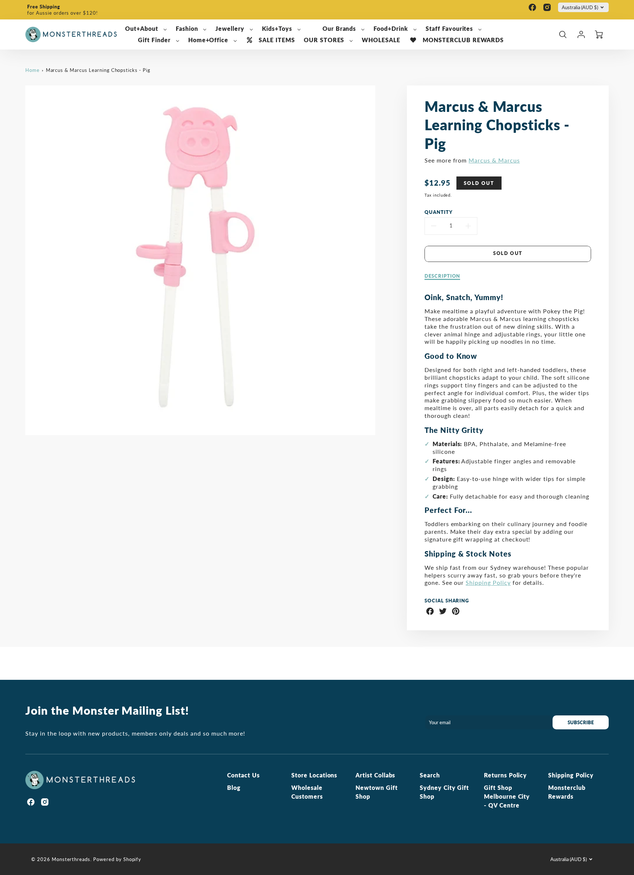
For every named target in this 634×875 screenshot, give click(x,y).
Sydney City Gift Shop (444, 792)
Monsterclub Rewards (567, 792)
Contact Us (243, 775)
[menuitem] (146, 29)
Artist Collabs (375, 775)
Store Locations (314, 775)
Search (430, 775)
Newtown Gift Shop (377, 792)
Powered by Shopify (117, 859)
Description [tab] (442, 276)
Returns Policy (505, 775)
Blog (234, 787)
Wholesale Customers (307, 792)
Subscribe (581, 722)
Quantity (439, 212)
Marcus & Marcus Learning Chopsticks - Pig (98, 70)
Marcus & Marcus (494, 160)
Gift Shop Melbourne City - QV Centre (507, 796)
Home (32, 70)
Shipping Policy (488, 582)
